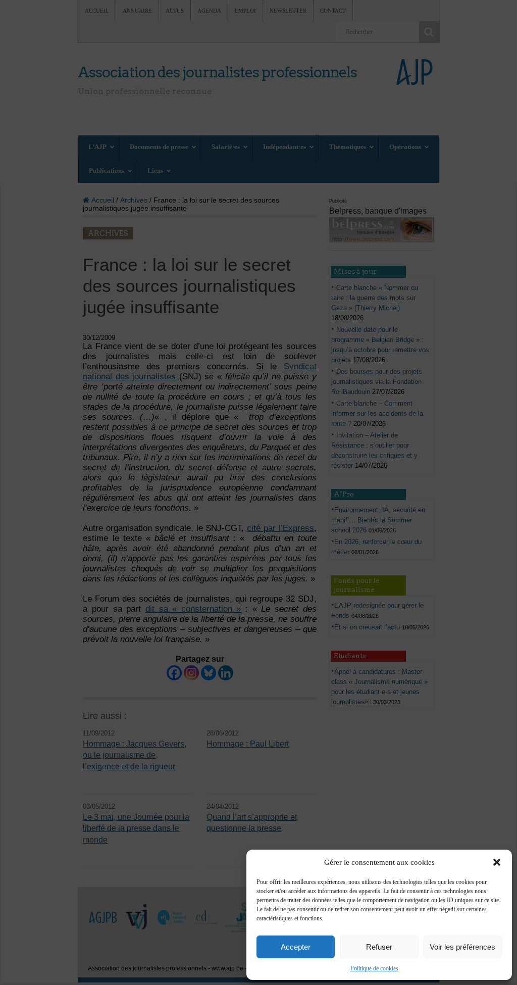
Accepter (296, 947)
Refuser (379, 947)
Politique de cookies (374, 968)
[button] (497, 862)
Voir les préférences (462, 947)
